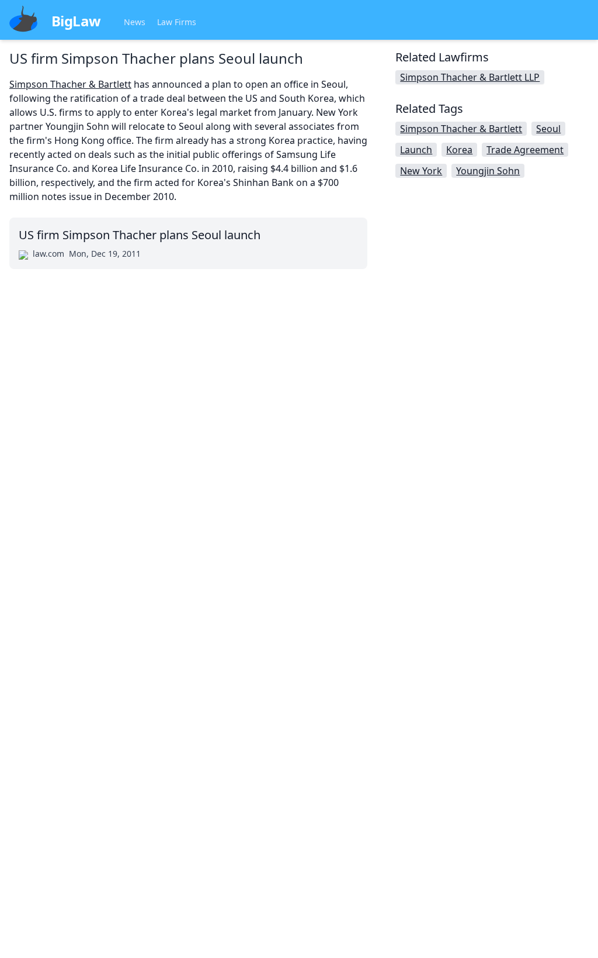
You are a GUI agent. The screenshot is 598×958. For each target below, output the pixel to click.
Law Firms (176, 21)
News (134, 21)
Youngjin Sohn (488, 170)
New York (421, 170)
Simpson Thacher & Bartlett (70, 84)
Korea (459, 149)
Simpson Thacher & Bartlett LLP (470, 77)
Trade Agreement (525, 149)
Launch (416, 149)
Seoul (548, 128)
